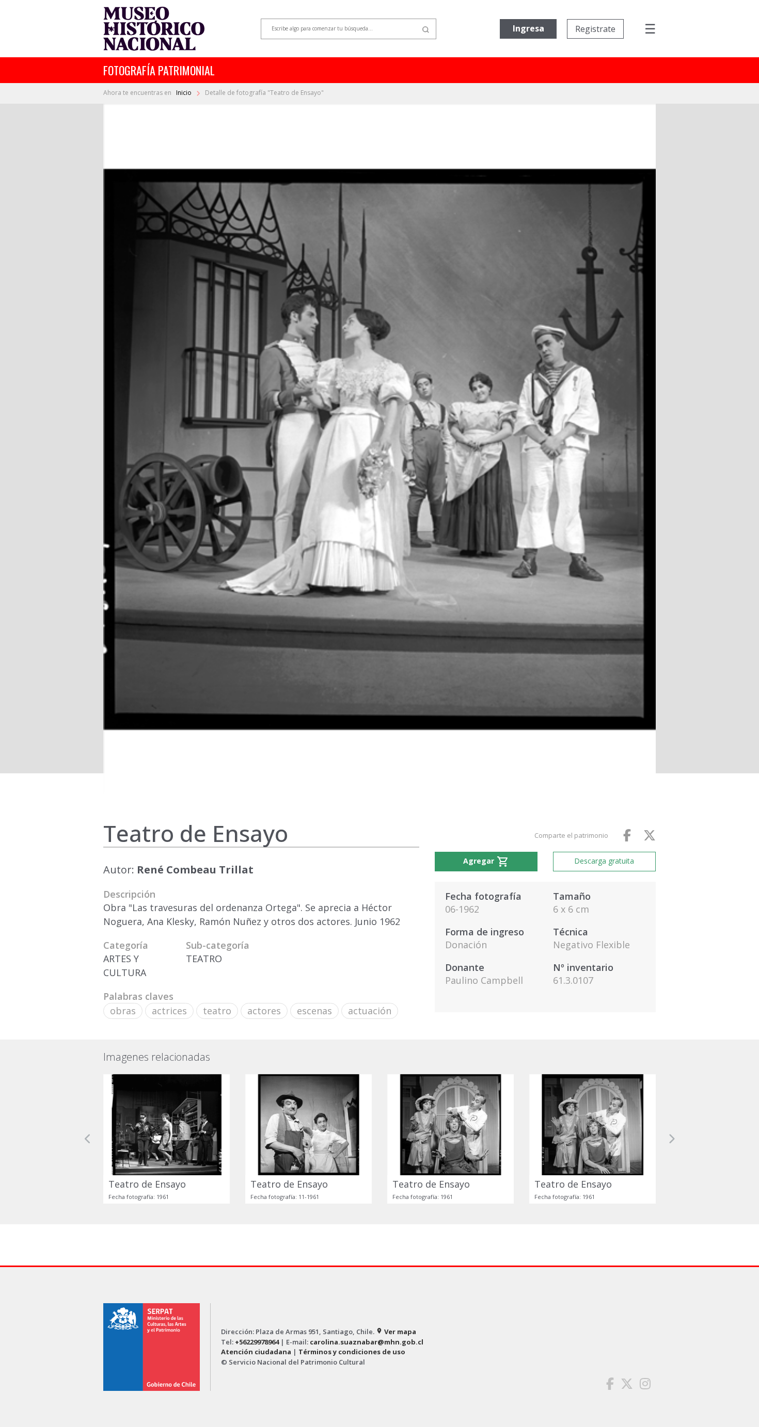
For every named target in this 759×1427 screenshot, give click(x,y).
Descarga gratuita (604, 861)
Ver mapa (396, 1331)
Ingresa (528, 28)
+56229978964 (257, 1342)
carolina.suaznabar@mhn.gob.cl (366, 1342)
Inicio (184, 92)
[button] (87, 1139)
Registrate (595, 29)
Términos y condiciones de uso (351, 1351)
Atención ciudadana (256, 1351)
